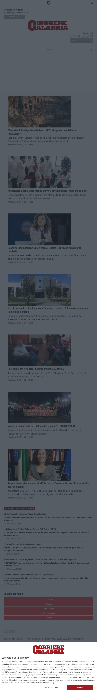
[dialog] (48, 667)
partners (15, 661)
